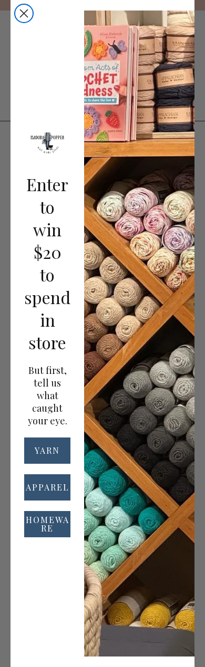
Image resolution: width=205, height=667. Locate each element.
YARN (47, 450)
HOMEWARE (47, 524)
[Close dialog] (24, 13)
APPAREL (47, 487)
